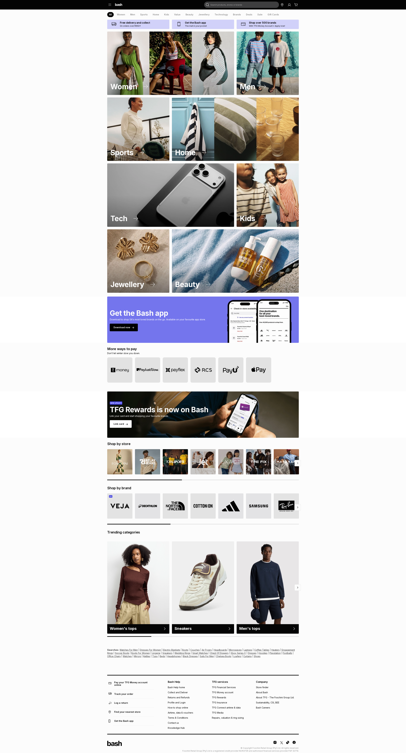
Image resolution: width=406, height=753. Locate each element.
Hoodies (263, 653)
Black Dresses (190, 656)
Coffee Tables (261, 650)
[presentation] (110, 14)
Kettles (146, 656)
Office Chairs (114, 656)
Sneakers (167, 653)
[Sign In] (289, 5)
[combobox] (241, 5)
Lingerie (156, 653)
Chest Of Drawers (219, 653)
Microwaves (235, 650)
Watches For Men (129, 650)
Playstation (275, 653)
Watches (127, 656)
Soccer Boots (122, 653)
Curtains (247, 656)
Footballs (287, 653)
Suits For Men (207, 656)
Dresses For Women (150, 650)
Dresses (252, 653)
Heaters (275, 650)
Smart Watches (200, 653)
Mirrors (137, 656)
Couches (195, 650)
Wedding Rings (182, 653)
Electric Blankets (171, 650)
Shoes (257, 656)
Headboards (220, 650)
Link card (119, 424)
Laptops (248, 650)
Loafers (237, 656)
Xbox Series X (238, 653)
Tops (155, 656)
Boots (185, 650)
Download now (122, 327)
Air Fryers (207, 650)
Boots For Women (140, 653)
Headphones (174, 656)
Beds (162, 656)
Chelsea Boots (223, 656)
